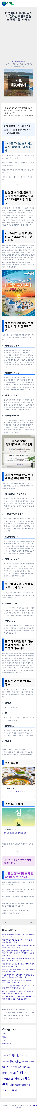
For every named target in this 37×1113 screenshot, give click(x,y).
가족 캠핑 (5, 1061)
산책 (10, 1073)
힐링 (14, 1090)
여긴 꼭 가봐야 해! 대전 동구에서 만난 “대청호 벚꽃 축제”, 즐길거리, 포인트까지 (17, 992)
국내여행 (25, 1062)
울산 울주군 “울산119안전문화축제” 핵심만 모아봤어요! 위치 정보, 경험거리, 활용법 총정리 (18, 998)
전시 (22, 1079)
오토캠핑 (6, 1078)
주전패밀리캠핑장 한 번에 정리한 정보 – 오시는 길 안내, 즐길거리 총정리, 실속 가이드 (18, 987)
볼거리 (5, 1073)
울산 (12, 1079)
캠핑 (11, 1084)
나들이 (31, 1062)
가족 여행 (23, 1055)
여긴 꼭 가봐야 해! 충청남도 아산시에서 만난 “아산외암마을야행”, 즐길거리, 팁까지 (18, 959)
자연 (17, 1078)
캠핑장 (18, 1085)
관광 (18, 1061)
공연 (12, 1061)
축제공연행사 (6, 1043)
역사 (26, 1072)
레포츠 (4, 1037)
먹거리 (9, 1066)
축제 (5, 1084)
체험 (27, 1078)
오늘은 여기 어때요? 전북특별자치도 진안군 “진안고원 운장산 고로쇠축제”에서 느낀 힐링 (18, 976)
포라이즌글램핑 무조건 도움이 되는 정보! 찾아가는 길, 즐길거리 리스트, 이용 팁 (18, 946)
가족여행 (14, 1055)
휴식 (9, 1090)
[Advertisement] (18, 40)
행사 (4, 1090)
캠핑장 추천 (25, 1085)
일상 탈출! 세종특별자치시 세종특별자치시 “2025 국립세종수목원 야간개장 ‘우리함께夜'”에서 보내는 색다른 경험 (18, 953)
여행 (20, 1072)
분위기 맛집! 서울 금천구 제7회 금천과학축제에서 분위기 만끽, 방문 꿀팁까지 (18, 981)
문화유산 (26, 1067)
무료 (15, 1067)
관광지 (4, 1034)
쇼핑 (3, 1040)
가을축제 (5, 1056)
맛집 (4, 1067)
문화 (20, 1066)
